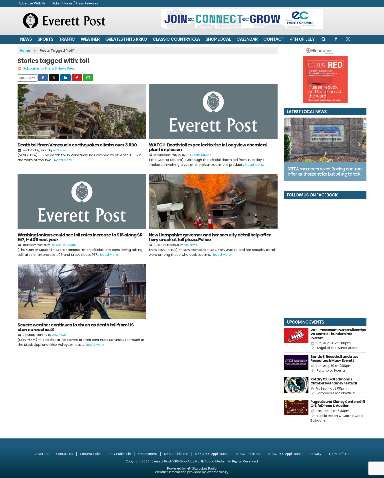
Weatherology (217, 472)
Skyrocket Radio (204, 468)
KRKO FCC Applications (285, 453)
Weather (90, 39)
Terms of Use (339, 453)
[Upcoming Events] (296, 339)
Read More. (63, 160)
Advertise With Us (32, 3)
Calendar (247, 39)
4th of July (302, 39)
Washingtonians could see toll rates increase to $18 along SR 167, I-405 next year (80, 237)
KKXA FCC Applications (212, 453)
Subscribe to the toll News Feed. (49, 68)
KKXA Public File (176, 453)
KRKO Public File (248, 453)
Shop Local (218, 39)
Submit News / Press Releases (75, 3)
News (26, 39)
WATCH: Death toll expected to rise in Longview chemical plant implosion (208, 147)
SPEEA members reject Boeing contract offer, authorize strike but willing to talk (325, 171)
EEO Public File (119, 453)
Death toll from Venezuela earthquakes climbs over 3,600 (77, 145)
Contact (273, 39)
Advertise (41, 453)
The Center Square (198, 155)
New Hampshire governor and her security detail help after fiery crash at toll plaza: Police (210, 237)
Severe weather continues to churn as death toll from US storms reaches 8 (76, 327)
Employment (147, 453)
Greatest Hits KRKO (126, 39)
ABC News (60, 150)
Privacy (315, 453)
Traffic (67, 39)
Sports (45, 39)
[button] (323, 39)
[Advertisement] (242, 19)
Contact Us (64, 453)
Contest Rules (91, 453)
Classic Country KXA (176, 39)
